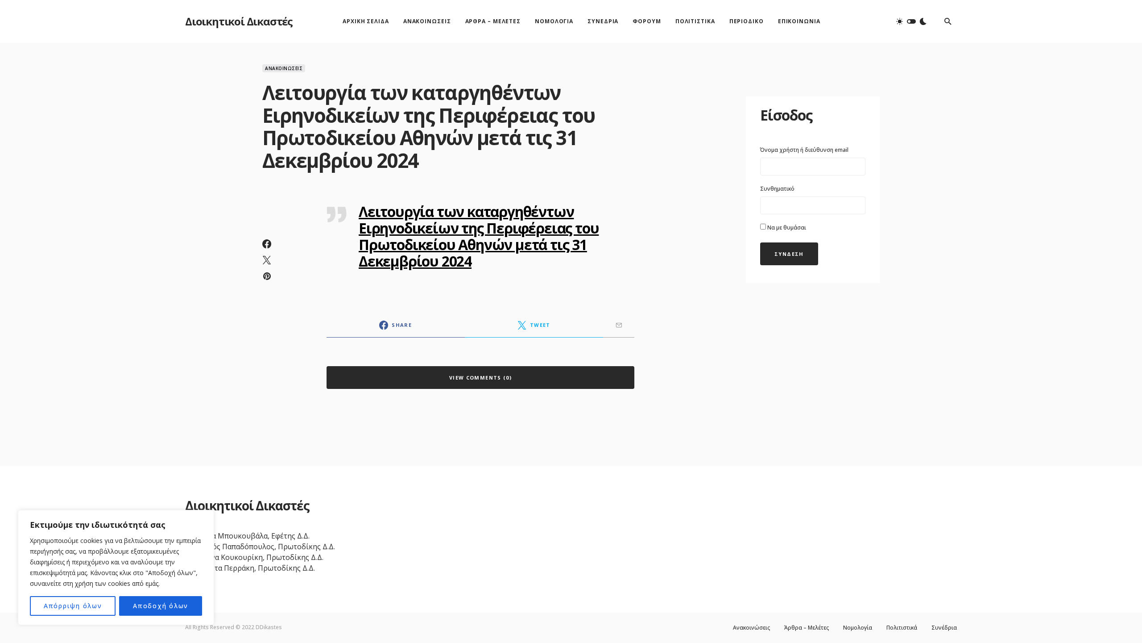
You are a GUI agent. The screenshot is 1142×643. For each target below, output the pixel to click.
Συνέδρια (944, 627)
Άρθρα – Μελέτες (806, 627)
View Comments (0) (480, 377)
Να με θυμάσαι (786, 227)
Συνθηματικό (777, 188)
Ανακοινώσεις (283, 68)
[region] (116, 567)
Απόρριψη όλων (73, 605)
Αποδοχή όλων (160, 605)
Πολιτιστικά (901, 627)
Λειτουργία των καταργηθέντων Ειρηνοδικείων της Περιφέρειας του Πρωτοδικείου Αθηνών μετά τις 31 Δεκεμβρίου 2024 (479, 236)
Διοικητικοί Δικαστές (239, 21)
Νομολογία (857, 627)
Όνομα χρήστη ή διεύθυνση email (804, 150)
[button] (911, 21)
